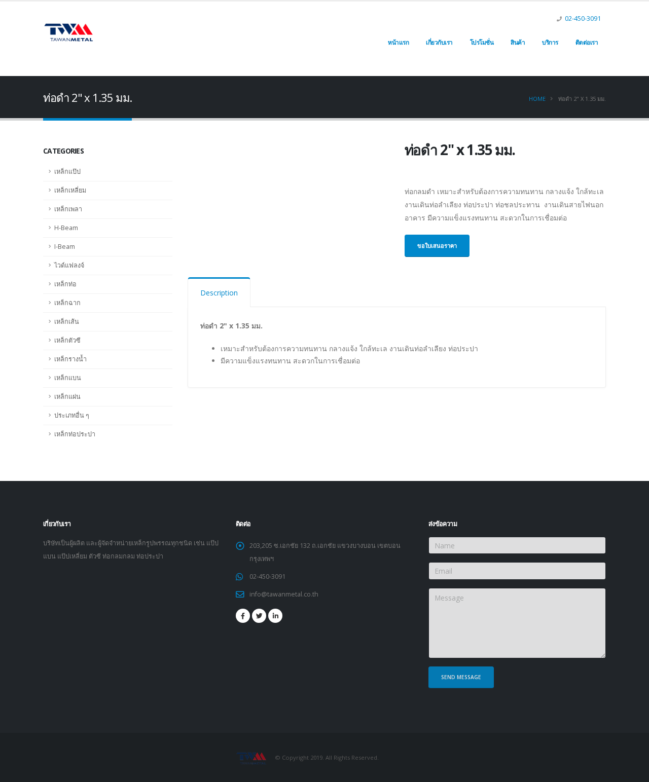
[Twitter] (259, 616)
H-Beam (66, 228)
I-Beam (64, 246)
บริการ (550, 42)
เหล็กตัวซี (67, 340)
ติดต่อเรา (586, 42)
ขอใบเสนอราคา (437, 245)
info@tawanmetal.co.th (283, 594)
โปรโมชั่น (482, 42)
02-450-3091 (583, 18)
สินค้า (518, 42)
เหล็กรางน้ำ (70, 359)
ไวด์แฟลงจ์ (69, 265)
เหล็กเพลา (68, 209)
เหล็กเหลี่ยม (70, 190)
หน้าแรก (398, 42)
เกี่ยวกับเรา (439, 42)
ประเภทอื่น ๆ (71, 415)
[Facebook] (243, 616)
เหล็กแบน (67, 378)
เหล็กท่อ (65, 284)
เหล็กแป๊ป (67, 171)
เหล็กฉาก (67, 303)
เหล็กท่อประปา (74, 434)
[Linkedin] (275, 616)
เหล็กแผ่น (67, 396)
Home (537, 98)
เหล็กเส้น (66, 321)
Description (219, 292)
